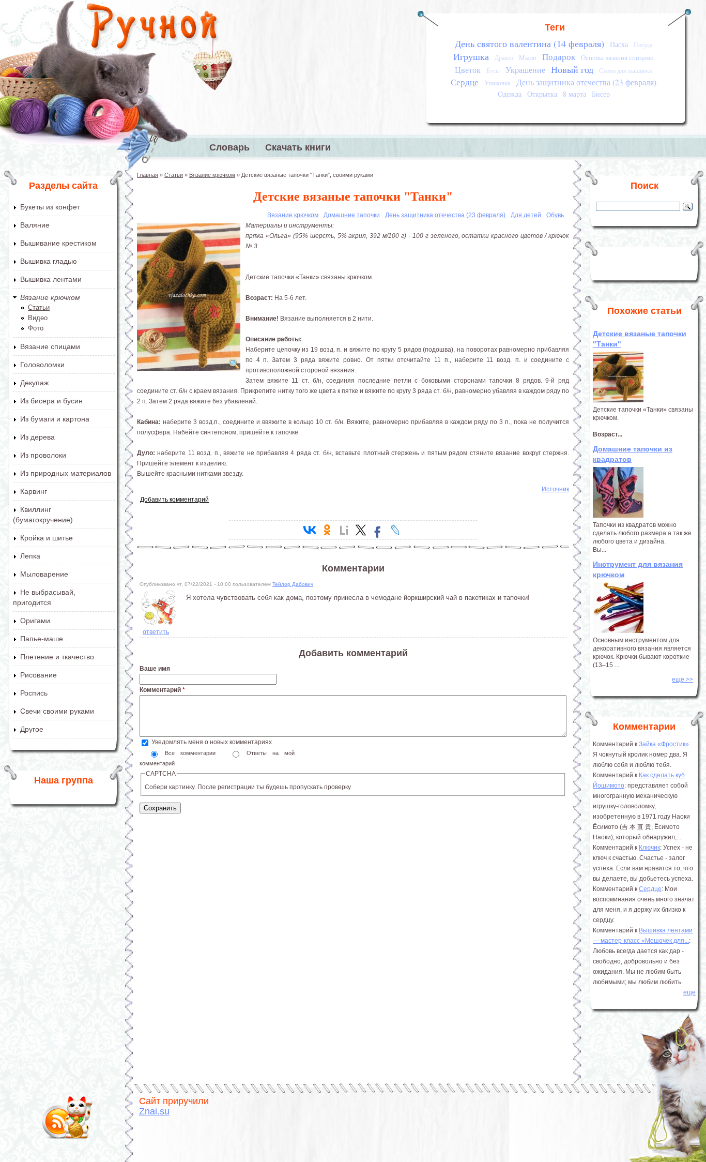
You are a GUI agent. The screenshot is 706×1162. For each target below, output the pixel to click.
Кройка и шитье (46, 538)
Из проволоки (43, 455)
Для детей (526, 215)
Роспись (34, 693)
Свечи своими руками (57, 711)
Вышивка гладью (48, 261)
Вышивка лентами (51, 279)
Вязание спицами (50, 346)
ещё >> (682, 679)
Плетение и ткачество (57, 657)
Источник (555, 489)
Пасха (619, 44)
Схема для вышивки (625, 70)
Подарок (558, 57)
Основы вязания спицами (617, 57)
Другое (31, 729)
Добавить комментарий (174, 499)
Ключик (649, 847)
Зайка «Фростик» (664, 744)
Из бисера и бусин (51, 401)
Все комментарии (193, 753)
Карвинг (33, 491)
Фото (35, 328)
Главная (147, 175)
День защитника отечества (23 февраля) (586, 82)
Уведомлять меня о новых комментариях (211, 742)
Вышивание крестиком (58, 243)
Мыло (527, 57)
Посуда (643, 45)
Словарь (229, 147)
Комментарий (162, 689)
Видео (38, 318)
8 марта (574, 94)
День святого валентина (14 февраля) (529, 43)
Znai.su (154, 1111)
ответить (156, 632)
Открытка (542, 94)
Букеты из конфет (50, 207)
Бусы (493, 70)
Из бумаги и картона (54, 419)
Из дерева (37, 437)
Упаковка (497, 82)
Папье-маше (41, 639)
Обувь (555, 215)
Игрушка (471, 56)
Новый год (572, 69)
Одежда (509, 94)
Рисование (38, 675)
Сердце (465, 82)
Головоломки (42, 364)
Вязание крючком (50, 297)
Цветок (468, 70)
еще (689, 992)
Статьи (39, 307)
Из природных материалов (65, 473)
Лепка (30, 556)
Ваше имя (155, 668)
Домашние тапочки (352, 215)
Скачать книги (298, 147)
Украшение (525, 70)
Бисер (601, 94)
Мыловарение (44, 574)
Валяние (35, 225)
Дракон (504, 58)
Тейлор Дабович (292, 584)
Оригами (35, 620)
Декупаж (34, 383)
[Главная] (152, 28)
